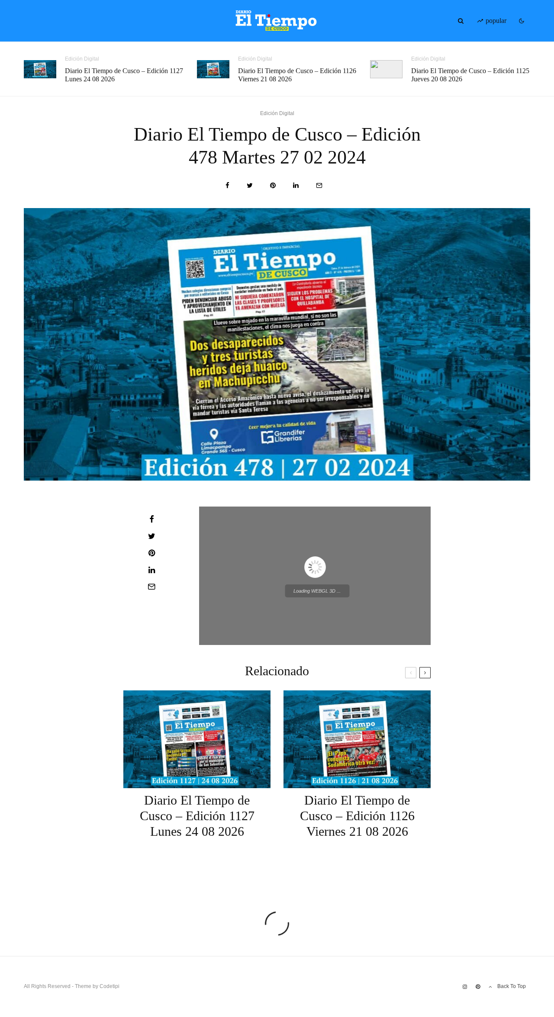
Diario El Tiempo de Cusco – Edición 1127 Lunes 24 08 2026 (124, 75)
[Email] (319, 185)
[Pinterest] (477, 986)
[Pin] (273, 185)
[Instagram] (464, 986)
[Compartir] (227, 185)
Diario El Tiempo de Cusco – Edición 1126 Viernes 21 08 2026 (297, 75)
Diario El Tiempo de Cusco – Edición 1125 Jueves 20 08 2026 (470, 75)
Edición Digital (82, 59)
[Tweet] (250, 185)
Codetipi (109, 986)
